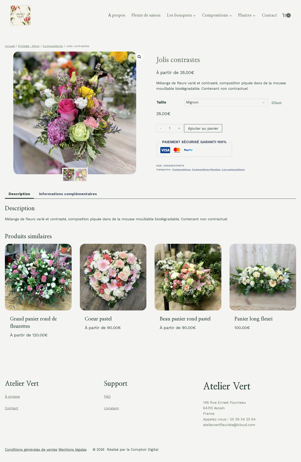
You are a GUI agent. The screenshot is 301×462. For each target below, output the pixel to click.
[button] (139, 57)
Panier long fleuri (253, 319)
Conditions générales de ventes (31, 449)
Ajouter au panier (203, 128)
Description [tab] (19, 194)
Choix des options (101, 341)
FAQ (107, 397)
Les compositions (233, 169)
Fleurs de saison (146, 15)
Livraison (111, 408)
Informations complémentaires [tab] (68, 194)
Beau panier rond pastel (185, 319)
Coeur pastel (98, 319)
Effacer (277, 102)
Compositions (181, 169)
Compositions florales (206, 169)
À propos (116, 15)
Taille (161, 102)
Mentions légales (73, 449)
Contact (269, 15)
